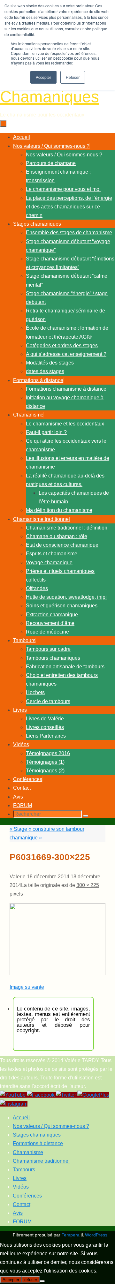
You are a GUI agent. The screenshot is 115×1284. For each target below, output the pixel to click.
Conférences (27, 1195)
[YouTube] (13, 1095)
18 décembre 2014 (48, 876)
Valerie (18, 876)
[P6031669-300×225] (57, 973)
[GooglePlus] (93, 1095)
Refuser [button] (73, 77)
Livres (20, 1178)
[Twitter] (66, 1095)
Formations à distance (38, 1143)
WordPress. (97, 1234)
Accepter (11, 1279)
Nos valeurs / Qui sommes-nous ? (51, 1126)
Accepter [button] (43, 77)
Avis (18, 1213)
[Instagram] (13, 1104)
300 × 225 (87, 885)
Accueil (21, 1117)
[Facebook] (41, 1095)
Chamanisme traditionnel (41, 1161)
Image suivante (27, 987)
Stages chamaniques (37, 1135)
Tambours (24, 1169)
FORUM (22, 1221)
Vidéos (21, 1187)
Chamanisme (28, 1152)
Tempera (71, 1234)
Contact (21, 1204)
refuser (30, 1279)
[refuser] (42, 1281)
